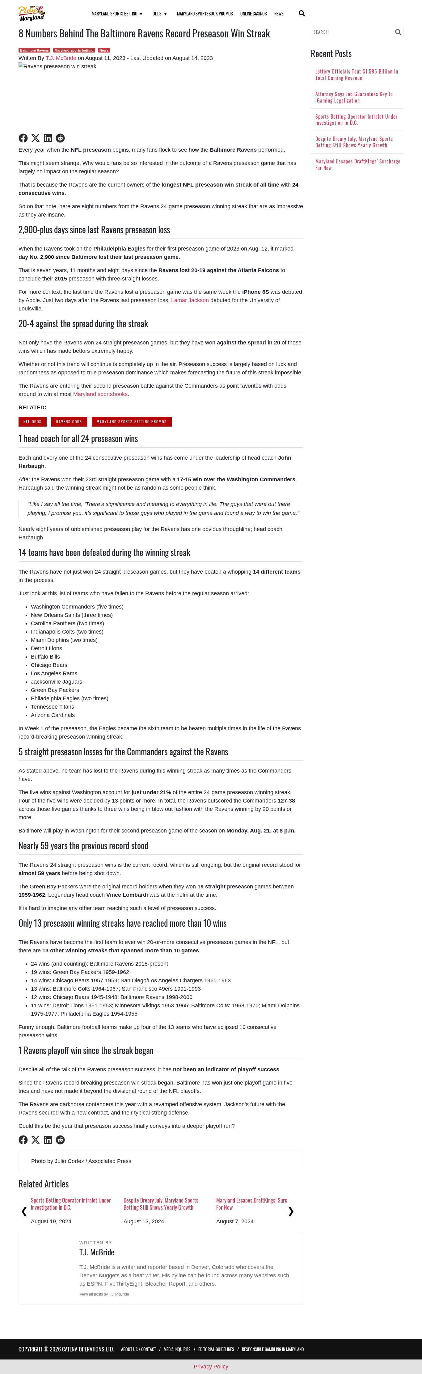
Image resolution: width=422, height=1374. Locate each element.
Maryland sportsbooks (100, 394)
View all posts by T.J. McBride (104, 1294)
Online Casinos (253, 13)
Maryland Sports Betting (114, 13)
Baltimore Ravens (34, 50)
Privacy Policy (211, 1366)
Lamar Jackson (190, 300)
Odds (157, 13)
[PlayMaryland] (47, 13)
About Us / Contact (138, 1349)
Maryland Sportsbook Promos (205, 13)
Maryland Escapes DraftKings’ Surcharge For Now (257, 1203)
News (279, 13)
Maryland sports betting (74, 50)
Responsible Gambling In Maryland (273, 1349)
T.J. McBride (61, 58)
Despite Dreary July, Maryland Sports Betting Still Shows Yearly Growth (161, 1203)
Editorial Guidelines (216, 1349)
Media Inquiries (177, 1349)
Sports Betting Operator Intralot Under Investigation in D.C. (71, 1203)
